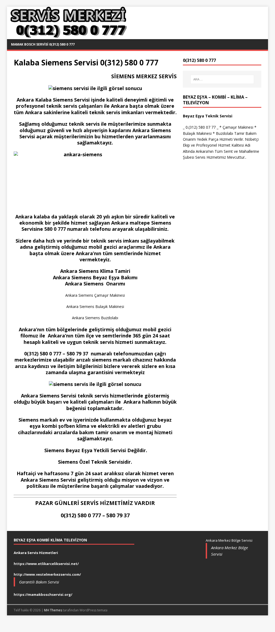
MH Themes (53, 610)
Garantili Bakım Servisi (39, 582)
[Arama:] (222, 79)
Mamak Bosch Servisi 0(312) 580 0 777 (43, 44)
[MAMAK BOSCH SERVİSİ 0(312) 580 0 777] (67, 36)
